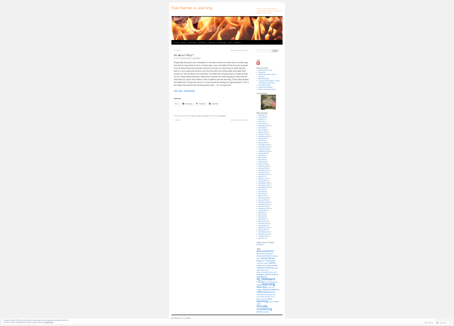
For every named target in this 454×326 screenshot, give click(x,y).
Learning (211, 42)
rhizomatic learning (263, 294)
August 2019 (262, 138)
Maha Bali (261, 287)
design (276, 268)
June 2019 (261, 141)
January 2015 (262, 225)
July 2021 (261, 119)
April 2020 (261, 128)
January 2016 (262, 200)
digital (258, 270)
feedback (274, 274)
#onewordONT (262, 256)
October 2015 (263, 206)
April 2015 (261, 219)
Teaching (202, 42)
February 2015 (263, 223)
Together (237, 42)
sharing (273, 294)
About (183, 42)
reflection (262, 292)
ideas (276, 282)
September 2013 (264, 228)
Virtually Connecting (264, 307)
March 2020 (262, 130)
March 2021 (262, 124)
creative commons (265, 267)
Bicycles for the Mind (265, 87)
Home (176, 42)
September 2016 (264, 187)
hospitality (260, 282)
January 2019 (262, 143)
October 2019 (263, 134)
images (259, 285)
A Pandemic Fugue (264, 85)
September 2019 (264, 136)
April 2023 (261, 117)
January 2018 (262, 168)
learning (268, 284)
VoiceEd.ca (265, 312)
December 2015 (263, 202)
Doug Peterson (272, 272)
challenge (260, 263)
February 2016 (263, 198)
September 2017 (264, 175)
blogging (260, 261)
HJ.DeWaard (196, 58)
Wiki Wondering (263, 79)
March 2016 (262, 196)
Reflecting (261, 72)
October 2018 (263, 149)
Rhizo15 (271, 292)
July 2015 (261, 213)
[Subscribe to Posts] (258, 64)
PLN (278, 290)
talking (269, 299)
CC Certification (269, 260)
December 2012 (263, 232)
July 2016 (261, 189)
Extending (192, 42)
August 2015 (262, 211)
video (259, 304)
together (271, 302)
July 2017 (261, 177)
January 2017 (262, 181)
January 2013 (262, 230)
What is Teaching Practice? (267, 89)
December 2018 (263, 145)
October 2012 (263, 236)
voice (259, 311)
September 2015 (264, 208)
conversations (272, 265)
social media (260, 297)
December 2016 (263, 183)
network (259, 290)
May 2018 (261, 160)
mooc (273, 287)
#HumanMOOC (265, 251)
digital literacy (265, 270)
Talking (199, 116)
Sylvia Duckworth (262, 299)
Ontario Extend (270, 289)
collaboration (261, 265)
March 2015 (262, 221)
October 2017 (263, 172)
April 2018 (261, 162)
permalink (222, 116)
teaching (262, 301)
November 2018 (263, 147)
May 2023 (261, 115)
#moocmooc (261, 254)
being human (268, 258)
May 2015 (261, 217)
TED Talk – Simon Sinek (184, 90)
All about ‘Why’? (184, 55)
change (265, 263)
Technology (221, 42)
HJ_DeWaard (266, 279)
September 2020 (264, 126)
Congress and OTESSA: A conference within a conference (269, 82)
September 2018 (264, 151)
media (269, 287)
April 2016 (261, 194)
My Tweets (260, 245)
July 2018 (261, 155)
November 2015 (263, 204)
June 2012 (261, 238)
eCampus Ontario (264, 274)
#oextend (269, 254)
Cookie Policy (48, 322)
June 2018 (261, 158)
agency (259, 258)
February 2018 (263, 166)
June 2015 (261, 215)
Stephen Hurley (270, 297)
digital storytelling (262, 272)
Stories (177, 50)
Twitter (276, 302)
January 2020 (262, 132)
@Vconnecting (272, 256)
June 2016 (261, 192)
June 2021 (261, 121)
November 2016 (263, 185)
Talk (229, 42)
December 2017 (263, 170)
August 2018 (262, 153)
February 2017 (263, 179)
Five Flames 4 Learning (191, 8)
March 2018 (262, 164)
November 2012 (263, 234)
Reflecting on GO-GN (265, 70)
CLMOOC (272, 263)
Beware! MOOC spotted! (240, 50)
